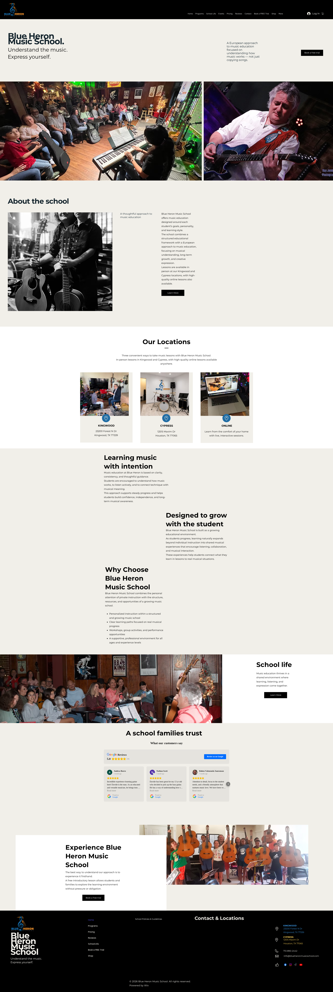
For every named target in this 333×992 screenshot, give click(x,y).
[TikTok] (295, 964)
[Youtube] (301, 964)
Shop (90, 955)
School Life (92, 943)
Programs (92, 925)
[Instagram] (290, 964)
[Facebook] (285, 964)
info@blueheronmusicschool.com (301, 956)
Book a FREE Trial (92, 949)
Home (91, 919)
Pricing (91, 931)
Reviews (92, 937)
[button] (322, 14)
